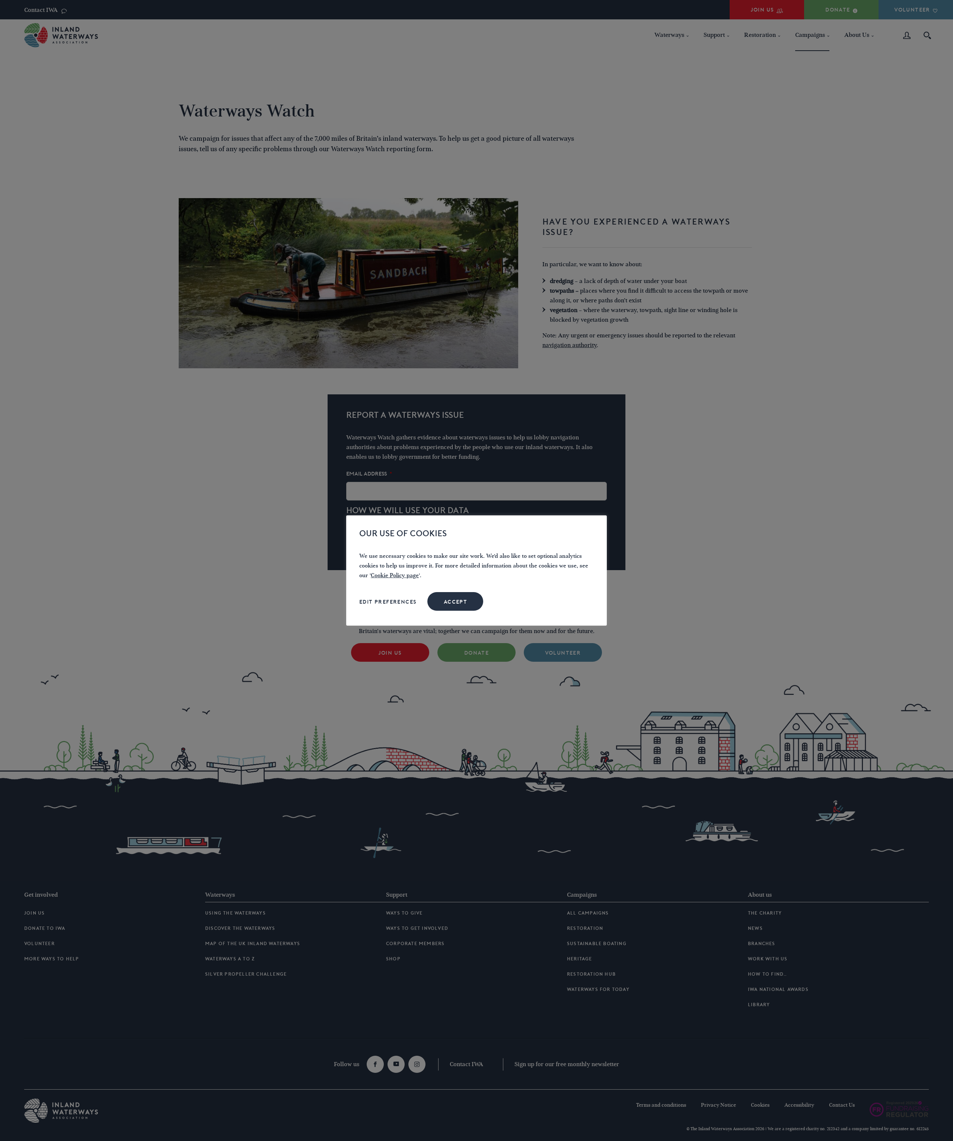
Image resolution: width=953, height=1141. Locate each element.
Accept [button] (455, 602)
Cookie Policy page (395, 575)
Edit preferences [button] (388, 602)
